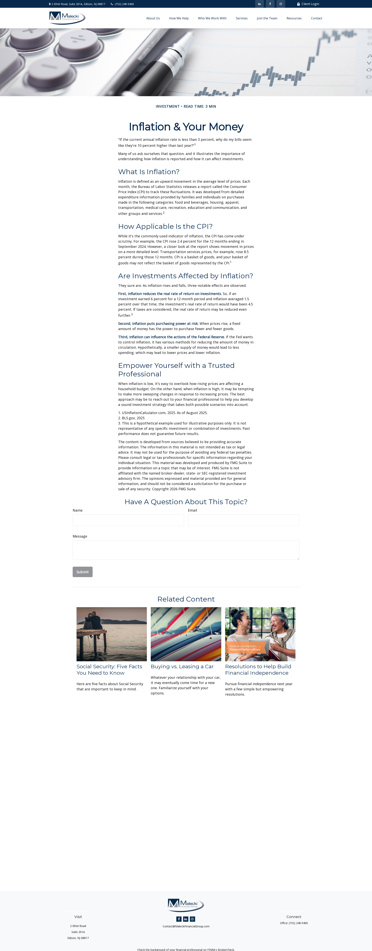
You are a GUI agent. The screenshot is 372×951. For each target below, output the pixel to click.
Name (78, 510)
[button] (153, 18)
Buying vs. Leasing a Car (182, 666)
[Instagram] (192, 919)
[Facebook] (270, 4)
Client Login (310, 4)
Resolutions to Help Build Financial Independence (258, 669)
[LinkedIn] (259, 4)
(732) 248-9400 (124, 4)
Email (192, 510)
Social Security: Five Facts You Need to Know (109, 669)
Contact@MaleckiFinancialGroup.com (186, 926)
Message (80, 536)
